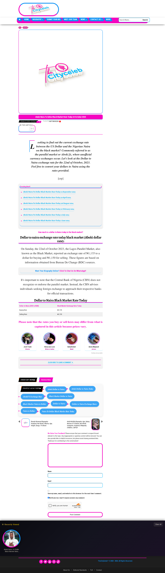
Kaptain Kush (54, 121)
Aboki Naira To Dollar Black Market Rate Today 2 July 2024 (46, 215)
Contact (99, 570)
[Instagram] (54, 562)
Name (50, 471)
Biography (37, 19)
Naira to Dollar (29, 411)
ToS (91, 570)
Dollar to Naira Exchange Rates (84, 404)
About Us (66, 570)
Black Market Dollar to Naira (60, 396)
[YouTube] (50, 562)
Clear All (158, 524)
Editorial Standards (80, 570)
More (108, 19)
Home (26, 19)
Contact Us (95, 19)
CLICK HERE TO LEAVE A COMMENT (59, 362)
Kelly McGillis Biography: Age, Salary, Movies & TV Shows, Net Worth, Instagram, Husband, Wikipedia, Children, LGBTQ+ (78, 424)
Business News (25, 27)
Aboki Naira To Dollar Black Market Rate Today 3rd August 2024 (48, 203)
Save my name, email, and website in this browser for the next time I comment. (75, 493)
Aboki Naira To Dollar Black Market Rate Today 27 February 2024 (48, 209)
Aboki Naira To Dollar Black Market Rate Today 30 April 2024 (47, 197)
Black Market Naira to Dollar (34, 404)
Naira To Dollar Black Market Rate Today (58, 411)
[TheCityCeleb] (19, 19)
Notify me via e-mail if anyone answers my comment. (67, 498)
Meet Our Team (70, 19)
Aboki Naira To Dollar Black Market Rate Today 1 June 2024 (46, 220)
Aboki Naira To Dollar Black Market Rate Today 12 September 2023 (49, 192)
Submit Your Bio (53, 19)
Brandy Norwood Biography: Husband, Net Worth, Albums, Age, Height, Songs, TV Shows (41, 423)
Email (49, 481)
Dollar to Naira (59, 403)
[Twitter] (45, 562)
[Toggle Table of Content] (30, 129)
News (83, 19)
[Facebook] (41, 562)
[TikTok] (58, 562)
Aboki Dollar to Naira (56, 389)
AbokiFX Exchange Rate (32, 396)
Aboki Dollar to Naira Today (82, 389)
